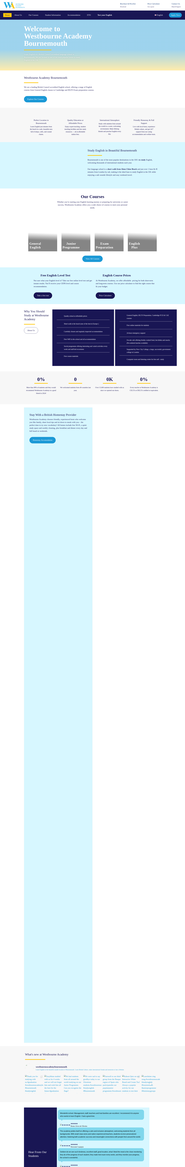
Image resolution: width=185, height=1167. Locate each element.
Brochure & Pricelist (128, 4)
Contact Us (176, 4)
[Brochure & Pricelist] (117, 5)
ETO (89, 15)
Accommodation (73, 15)
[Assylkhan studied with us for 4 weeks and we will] (53, 1084)
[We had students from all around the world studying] (73, 1084)
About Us (18, 15)
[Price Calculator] (144, 5)
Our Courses (33, 15)
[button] (129, 89)
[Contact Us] (169, 5)
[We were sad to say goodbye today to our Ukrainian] (92, 1084)
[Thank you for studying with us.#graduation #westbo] (34, 1084)
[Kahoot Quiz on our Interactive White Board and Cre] (131, 1084)
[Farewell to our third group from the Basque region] (112, 1084)
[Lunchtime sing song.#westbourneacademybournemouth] (151, 1084)
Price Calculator (154, 4)
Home (7, 15)
